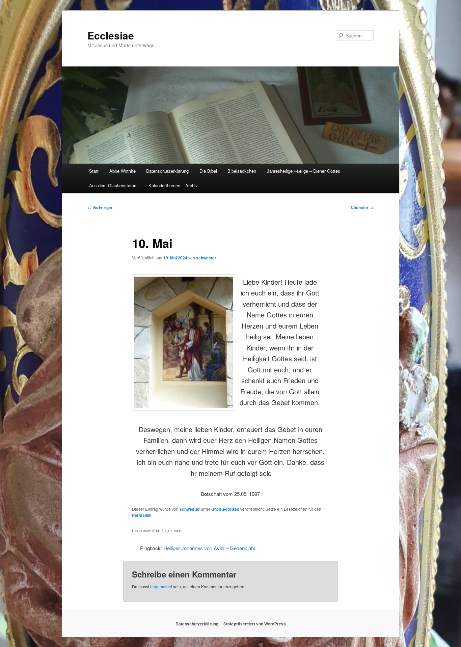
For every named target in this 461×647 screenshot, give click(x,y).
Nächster (362, 207)
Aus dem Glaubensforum (113, 185)
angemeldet (161, 586)
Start (94, 171)
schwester (206, 258)
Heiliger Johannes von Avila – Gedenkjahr (209, 548)
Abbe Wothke (122, 171)
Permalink (142, 515)
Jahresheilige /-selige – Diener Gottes (303, 171)
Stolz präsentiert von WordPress (254, 624)
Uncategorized (225, 509)
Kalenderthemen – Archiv (173, 185)
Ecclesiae (110, 35)
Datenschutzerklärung (167, 171)
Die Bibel (208, 171)
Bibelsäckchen (241, 171)
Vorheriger (100, 207)
